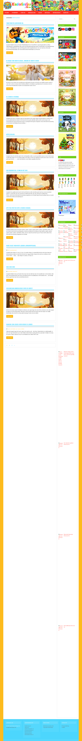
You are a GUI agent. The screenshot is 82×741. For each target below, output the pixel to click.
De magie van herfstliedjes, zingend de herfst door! (22, 61)
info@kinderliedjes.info (11, 727)
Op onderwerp (15, 12)
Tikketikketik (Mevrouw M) (14, 23)
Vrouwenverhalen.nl (29, 730)
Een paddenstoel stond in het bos (16, 170)
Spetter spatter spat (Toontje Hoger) (18, 208)
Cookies (63, 727)
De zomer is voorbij (12, 97)
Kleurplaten (65, 12)
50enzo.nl (27, 727)
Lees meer (9, 52)
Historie (40, 12)
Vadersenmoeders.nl (29, 728)
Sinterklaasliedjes (56, 12)
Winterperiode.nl (28, 733)
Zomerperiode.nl (28, 731)
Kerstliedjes (47, 12)
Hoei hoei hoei (10, 267)
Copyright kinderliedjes (48, 727)
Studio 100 (23, 12)
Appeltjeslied (10, 134)
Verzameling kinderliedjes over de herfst (19, 288)
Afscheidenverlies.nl (29, 734)
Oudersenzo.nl (28, 725)
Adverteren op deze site (48, 725)
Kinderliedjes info (31, 12)
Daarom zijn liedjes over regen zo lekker (19, 324)
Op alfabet (7, 12)
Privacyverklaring (65, 725)
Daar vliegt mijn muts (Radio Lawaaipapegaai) (21, 245)
